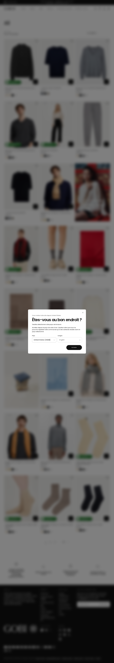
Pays (33, 336)
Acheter (74, 347)
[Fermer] (83, 312)
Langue (60, 336)
